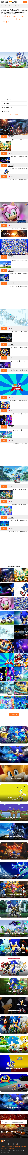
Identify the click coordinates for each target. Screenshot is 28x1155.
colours (22, 16)
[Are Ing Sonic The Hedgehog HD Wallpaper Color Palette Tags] (21, 632)
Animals (17, 6)
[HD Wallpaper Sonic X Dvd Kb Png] (21, 618)
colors (8, 16)
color (3, 19)
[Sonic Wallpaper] (7, 589)
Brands (24, 6)
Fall (13, 1128)
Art (6, 6)
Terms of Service (9, 1148)
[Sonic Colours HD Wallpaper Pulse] (21, 688)
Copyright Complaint (6, 1146)
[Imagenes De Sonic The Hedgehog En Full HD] (21, 603)
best (9, 21)
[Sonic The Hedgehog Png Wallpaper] (21, 589)
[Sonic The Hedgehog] (7, 646)
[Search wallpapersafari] (3, 1122)
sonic (3, 16)
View (4, 137)
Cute (22, 1126)
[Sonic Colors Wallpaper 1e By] (21, 575)
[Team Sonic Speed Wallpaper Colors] (21, 674)
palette (4, 21)
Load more (14, 714)
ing (14, 19)
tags (19, 19)
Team (6, 1144)
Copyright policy (17, 1146)
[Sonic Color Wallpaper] (21, 646)
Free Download (14, 114)
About (2, 1144)
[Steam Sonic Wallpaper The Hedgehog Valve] (7, 575)
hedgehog (15, 16)
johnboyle (7, 111)
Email (19, 1144)
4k (1, 6)
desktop (9, 19)
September (4, 1128)
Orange (9, 1128)
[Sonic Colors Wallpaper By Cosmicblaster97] (21, 702)
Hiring (15, 1144)
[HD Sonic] (7, 603)
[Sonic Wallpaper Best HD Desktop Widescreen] (7, 618)
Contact (11, 1144)
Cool (19, 1126)
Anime (11, 6)
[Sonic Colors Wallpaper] (7, 632)
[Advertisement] (14, 37)
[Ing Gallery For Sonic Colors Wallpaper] (7, 674)
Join (25, 2)
